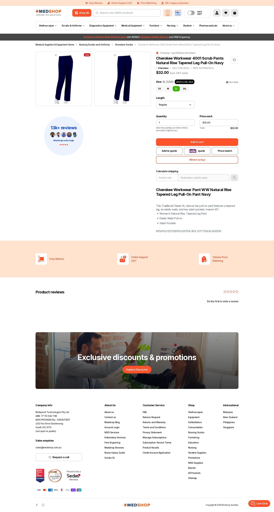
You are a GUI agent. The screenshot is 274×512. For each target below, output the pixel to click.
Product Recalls (151, 447)
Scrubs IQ (109, 457)
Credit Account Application (156, 452)
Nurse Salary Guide (114, 452)
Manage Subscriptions (154, 437)
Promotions (194, 457)
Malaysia (228, 412)
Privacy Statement (152, 432)
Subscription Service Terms (157, 442)
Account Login (112, 427)
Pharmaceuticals (208, 25)
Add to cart (197, 142)
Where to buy (197, 159)
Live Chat (262, 503)
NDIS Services (111, 432)
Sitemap (192, 478)
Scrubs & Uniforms (72, 25)
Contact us (110, 417)
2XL (185, 88)
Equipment (193, 417)
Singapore (228, 427)
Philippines (229, 422)
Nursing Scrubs (196, 432)
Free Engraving (112, 442)
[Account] (217, 13)
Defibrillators (195, 422)
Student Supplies (197, 452)
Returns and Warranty (154, 422)
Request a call (60, 457)
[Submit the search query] (97, 14)
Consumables (195, 427)
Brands (192, 468)
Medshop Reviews (114, 447)
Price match (225, 150)
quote (201, 150)
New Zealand (230, 417)
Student (187, 25)
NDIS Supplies (195, 462)
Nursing (171, 25)
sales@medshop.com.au (49, 447)
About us (227, 25)
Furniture (154, 25)
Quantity (161, 116)
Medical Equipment (131, 25)
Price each (206, 116)
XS (159, 88)
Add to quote (169, 150)
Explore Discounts (137, 369)
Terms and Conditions (154, 427)
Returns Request (151, 417)
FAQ (145, 412)
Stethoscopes (46, 25)
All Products (194, 473)
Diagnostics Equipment (101, 25)
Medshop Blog (112, 422)
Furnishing (193, 437)
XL (176, 88)
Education (193, 442)
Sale (87, 55)
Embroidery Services (115, 437)
